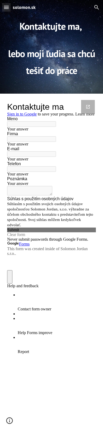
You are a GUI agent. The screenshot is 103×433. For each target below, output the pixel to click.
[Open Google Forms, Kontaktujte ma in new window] (88, 107)
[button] (6, 7)
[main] (51, 46)
